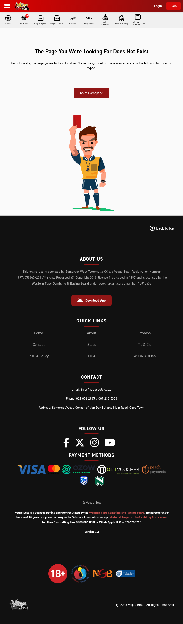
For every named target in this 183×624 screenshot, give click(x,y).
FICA (91, 355)
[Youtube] (109, 442)
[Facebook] (66, 442)
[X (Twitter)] (80, 442)
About (91, 333)
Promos (144, 333)
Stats (91, 344)
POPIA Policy (39, 355)
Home (38, 333)
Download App (95, 300)
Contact (39, 344)
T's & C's (144, 344)
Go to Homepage (91, 93)
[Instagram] (94, 442)
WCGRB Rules (144, 355)
